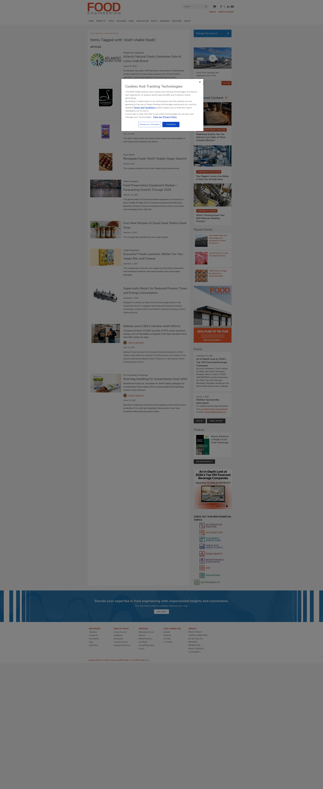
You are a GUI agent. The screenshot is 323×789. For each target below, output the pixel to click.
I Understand (171, 124)
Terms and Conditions (144, 107)
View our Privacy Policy (165, 117)
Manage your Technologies (150, 124)
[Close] (200, 82)
